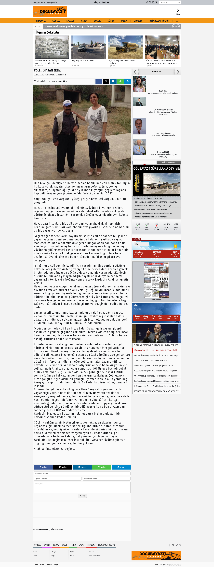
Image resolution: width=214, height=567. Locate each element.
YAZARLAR (156, 71)
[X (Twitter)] (150, 2)
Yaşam (124, 21)
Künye (97, 2)
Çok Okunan (144, 162)
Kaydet (82, 496)
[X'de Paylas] (106, 81)
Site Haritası (39, 565)
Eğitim (110, 21)
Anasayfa (41, 21)
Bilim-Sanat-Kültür (159, 21)
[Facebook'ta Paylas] (98, 81)
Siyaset (70, 21)
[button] (173, 26)
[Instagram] (153, 2)
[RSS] (156, 2)
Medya (84, 21)
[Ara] (179, 2)
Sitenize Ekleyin (52, 565)
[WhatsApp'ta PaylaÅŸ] (120, 81)
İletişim (105, 2)
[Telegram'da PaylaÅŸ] (128, 81)
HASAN (56, 529)
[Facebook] (147, 2)
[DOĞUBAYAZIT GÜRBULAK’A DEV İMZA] (156, 180)
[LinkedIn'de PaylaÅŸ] (113, 81)
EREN (61, 529)
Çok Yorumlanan (168, 162)
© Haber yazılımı (162, 565)
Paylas (44, 467)
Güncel (56, 21)
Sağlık (97, 21)
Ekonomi (138, 21)
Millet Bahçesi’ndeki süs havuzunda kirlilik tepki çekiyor (68, 26)
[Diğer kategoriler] (177, 20)
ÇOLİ (51, 529)
